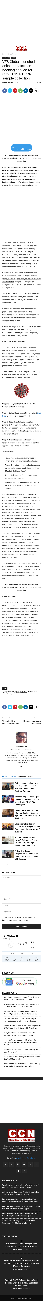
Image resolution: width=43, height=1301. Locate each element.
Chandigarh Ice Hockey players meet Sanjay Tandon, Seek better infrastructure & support (20, 1020)
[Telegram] (18, 1171)
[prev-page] (3, 864)
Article (5, 816)
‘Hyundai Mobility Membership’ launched (10, 722)
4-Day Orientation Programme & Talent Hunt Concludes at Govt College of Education (20, 1034)
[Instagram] (18, 1164)
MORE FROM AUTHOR (25, 777)
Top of (13, 57)
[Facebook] (4, 90)
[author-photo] (21, 743)
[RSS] (36, 1164)
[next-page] (7, 864)
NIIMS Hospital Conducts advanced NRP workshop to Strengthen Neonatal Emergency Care (22, 1065)
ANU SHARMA (8, 82)
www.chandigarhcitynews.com (12, 694)
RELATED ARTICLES (9, 777)
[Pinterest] (15, 90)
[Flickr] (11, 1164)
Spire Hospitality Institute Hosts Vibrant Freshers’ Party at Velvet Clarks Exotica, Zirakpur (22, 998)
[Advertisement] (21, 22)
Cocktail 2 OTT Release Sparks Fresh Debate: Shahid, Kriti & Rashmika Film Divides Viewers (21, 1283)
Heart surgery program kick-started (32, 722)
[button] (4, 48)
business (5, 843)
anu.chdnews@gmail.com (26, 1158)
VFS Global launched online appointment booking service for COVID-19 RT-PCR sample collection (20, 691)
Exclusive (5, 802)
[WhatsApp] (20, 90)
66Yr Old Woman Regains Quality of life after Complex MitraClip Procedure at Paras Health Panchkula (20, 1042)
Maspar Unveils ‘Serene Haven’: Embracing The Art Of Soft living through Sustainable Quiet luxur (22, 1027)
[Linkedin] (25, 90)
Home (4, 54)
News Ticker (12, 54)
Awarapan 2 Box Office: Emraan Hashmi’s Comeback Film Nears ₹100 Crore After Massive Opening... (21, 1263)
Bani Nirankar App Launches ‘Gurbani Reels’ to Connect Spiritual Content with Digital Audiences (21, 1013)
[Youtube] (21, 766)
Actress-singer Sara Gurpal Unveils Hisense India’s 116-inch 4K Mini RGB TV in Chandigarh (22, 1005)
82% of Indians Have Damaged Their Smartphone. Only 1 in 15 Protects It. (22, 1058)
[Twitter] (10, 90)
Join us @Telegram (23, 149)
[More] (36, 90)
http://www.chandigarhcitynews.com (21, 750)
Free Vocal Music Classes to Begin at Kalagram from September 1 (21, 1051)
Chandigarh (6, 788)
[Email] (31, 90)
